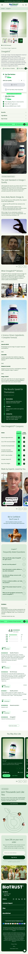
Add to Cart (6, 775)
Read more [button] (4, 662)
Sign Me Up (14, 857)
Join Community (14, 803)
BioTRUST (3, 8)
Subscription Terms (14, 948)
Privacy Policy (14, 944)
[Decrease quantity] (17, 768)
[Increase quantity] (22, 768)
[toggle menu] (2, 4)
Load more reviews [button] (13, 725)
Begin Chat (6, 895)
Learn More (14, 775)
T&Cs (14, 946)
